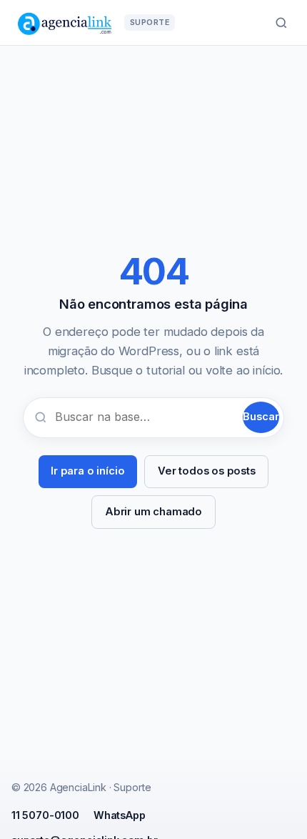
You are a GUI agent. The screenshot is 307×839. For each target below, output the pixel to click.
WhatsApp (120, 815)
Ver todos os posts (207, 471)
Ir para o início (87, 471)
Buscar (261, 416)
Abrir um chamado (153, 511)
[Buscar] (281, 23)
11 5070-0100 (45, 815)
